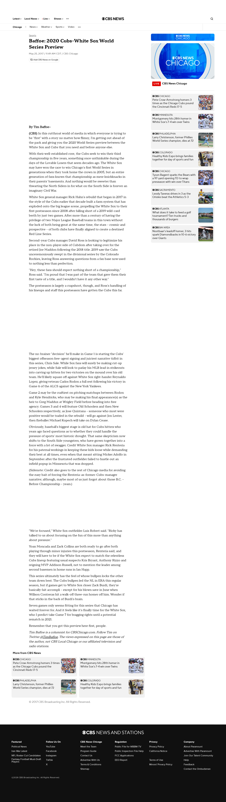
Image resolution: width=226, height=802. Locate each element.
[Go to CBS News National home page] (113, 18)
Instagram (51, 755)
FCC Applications (124, 755)
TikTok (49, 760)
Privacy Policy (156, 746)
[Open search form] (211, 18)
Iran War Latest (19, 751)
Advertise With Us (90, 760)
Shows (58, 19)
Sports (59, 27)
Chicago (17, 27)
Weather (46, 27)
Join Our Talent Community (198, 755)
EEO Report (121, 760)
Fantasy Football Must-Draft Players (26, 760)
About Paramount (193, 746)
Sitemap (84, 769)
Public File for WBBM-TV (128, 746)
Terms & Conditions (90, 764)
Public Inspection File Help (129, 751)
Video (71, 27)
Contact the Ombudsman (197, 769)
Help (186, 760)
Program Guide (88, 751)
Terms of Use (156, 760)
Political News (19, 746)
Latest (16, 19)
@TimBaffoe (49, 637)
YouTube (50, 746)
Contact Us (86, 755)
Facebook (51, 751)
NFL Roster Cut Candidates (26, 755)
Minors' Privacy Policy (160, 764)
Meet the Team (88, 746)
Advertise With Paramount (198, 751)
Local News (31, 19)
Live (45, 18)
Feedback (189, 764)
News (33, 27)
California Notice (158, 751)
